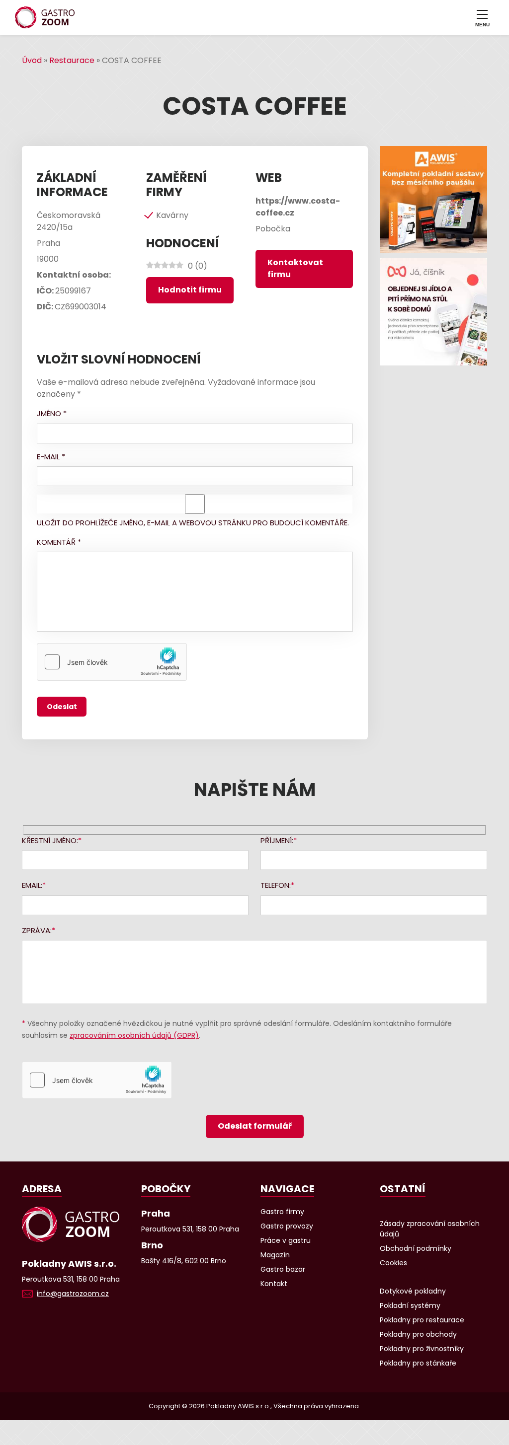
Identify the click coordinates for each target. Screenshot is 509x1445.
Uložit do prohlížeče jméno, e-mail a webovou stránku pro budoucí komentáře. (193, 522)
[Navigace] (482, 17)
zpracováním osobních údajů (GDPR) (134, 1035)
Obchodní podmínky (415, 1248)
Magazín (275, 1255)
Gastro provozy (286, 1226)
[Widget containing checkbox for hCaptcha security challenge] (112, 662)
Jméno (52, 413)
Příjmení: (276, 840)
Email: (32, 885)
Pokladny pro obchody (418, 1334)
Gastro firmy (282, 1212)
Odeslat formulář (255, 1126)
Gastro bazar (282, 1269)
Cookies (393, 1263)
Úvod (32, 60)
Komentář (59, 542)
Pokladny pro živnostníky (422, 1349)
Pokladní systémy (410, 1305)
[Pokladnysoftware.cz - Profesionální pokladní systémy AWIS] (433, 199)
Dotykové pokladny (413, 1291)
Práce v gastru (285, 1240)
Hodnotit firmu (190, 289)
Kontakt (273, 1284)
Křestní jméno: (50, 840)
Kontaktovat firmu (295, 268)
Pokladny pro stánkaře (418, 1363)
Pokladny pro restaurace (422, 1320)
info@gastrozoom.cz (73, 1294)
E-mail (51, 456)
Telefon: (275, 885)
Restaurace (71, 60)
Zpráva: (37, 930)
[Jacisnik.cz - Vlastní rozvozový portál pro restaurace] (433, 311)
